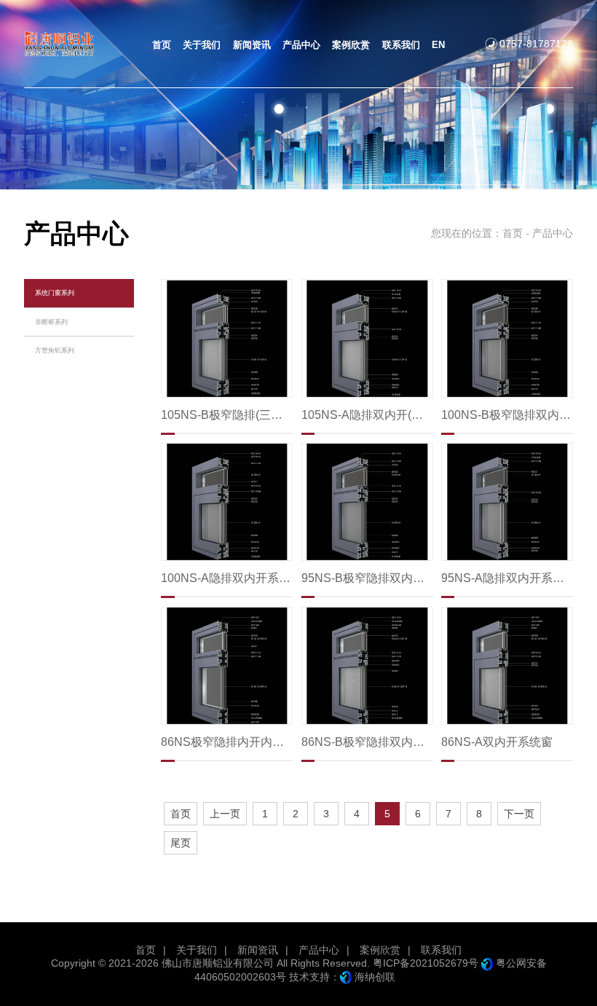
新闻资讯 (257, 950)
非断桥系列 (51, 322)
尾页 (180, 843)
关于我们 (196, 950)
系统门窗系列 (54, 292)
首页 (512, 233)
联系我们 (441, 950)
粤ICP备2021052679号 (425, 963)
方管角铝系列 (54, 350)
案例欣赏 (380, 950)
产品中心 (318, 950)
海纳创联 (375, 977)
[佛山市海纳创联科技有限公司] (346, 977)
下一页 (519, 814)
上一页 (225, 814)
